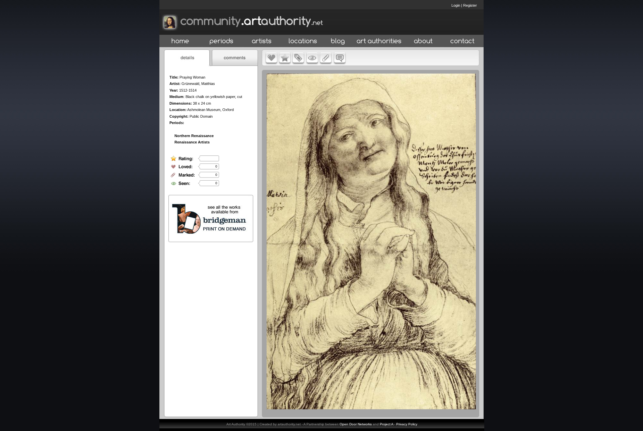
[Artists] (262, 41)
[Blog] (338, 41)
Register (470, 5)
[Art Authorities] (379, 41)
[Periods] (221, 41)
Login (455, 5)
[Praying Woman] (371, 407)
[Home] (180, 41)
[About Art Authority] (423, 41)
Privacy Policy (406, 424)
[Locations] (302, 41)
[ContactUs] (462, 41)
